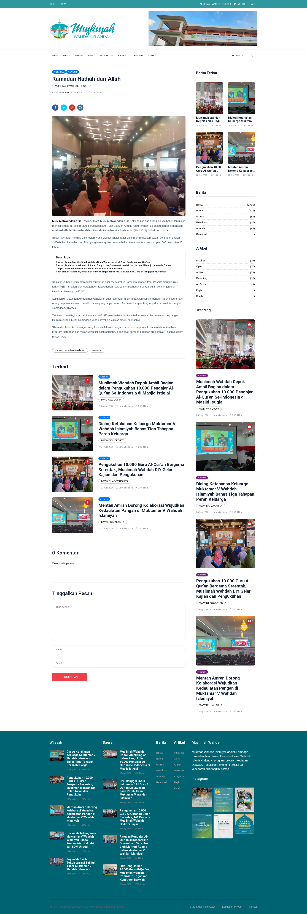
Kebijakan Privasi (232, 906)
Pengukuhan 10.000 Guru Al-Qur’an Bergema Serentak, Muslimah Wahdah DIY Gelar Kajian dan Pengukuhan (141, 469)
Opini (199, 266)
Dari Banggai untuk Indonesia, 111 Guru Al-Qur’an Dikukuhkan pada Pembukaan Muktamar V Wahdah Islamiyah (135, 789)
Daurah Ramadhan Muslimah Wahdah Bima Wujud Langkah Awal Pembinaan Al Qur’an (103, 262)
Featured (201, 234)
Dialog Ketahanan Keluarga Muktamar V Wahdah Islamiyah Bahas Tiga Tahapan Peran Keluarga (137, 429)
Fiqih (199, 290)
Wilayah (138, 55)
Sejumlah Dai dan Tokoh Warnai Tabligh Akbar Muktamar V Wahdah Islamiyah (80, 864)
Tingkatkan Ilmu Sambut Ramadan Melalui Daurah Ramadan (89, 268)
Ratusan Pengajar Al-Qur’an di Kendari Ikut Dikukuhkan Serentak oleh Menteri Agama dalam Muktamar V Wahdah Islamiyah (134, 845)
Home (55, 55)
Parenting (201, 278)
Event (91, 55)
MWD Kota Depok (111, 399)
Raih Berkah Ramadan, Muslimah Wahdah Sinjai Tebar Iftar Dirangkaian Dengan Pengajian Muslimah (111, 271)
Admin (66, 92)
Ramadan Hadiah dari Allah (86, 79)
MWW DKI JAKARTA (112, 440)
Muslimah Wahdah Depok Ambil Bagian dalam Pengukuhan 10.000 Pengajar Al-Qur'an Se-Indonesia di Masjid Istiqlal (136, 388)
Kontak (152, 55)
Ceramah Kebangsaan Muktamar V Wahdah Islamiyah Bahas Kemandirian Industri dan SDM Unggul (81, 840)
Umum (200, 216)
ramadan (97, 350)
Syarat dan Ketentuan (202, 906)
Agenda (200, 228)
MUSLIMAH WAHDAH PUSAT (71, 86)
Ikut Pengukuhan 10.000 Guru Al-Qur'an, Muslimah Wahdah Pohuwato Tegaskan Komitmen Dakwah (135, 872)
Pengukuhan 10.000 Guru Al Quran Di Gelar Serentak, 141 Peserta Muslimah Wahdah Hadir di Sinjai (135, 817)
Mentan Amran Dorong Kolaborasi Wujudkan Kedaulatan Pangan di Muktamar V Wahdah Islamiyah (141, 510)
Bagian (122, 55)
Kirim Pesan (70, 677)
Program (105, 55)
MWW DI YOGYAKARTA (114, 481)
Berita (66, 55)
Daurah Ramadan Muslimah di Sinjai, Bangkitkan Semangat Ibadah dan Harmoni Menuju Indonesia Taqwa (113, 265)
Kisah (199, 296)
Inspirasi (201, 260)
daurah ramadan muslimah (70, 350)
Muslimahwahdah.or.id (66, 220)
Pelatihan (201, 222)
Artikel (79, 55)
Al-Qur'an (201, 284)
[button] (53, 4)
